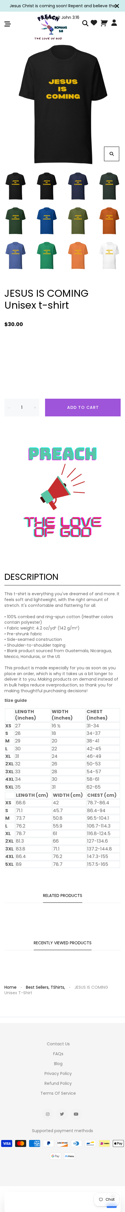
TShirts (58, 987)
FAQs (58, 1054)
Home (10, 987)
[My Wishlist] (94, 23)
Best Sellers (37, 987)
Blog (58, 1064)
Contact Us (58, 1044)
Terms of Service (58, 1093)
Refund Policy (58, 1083)
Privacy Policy (58, 1073)
